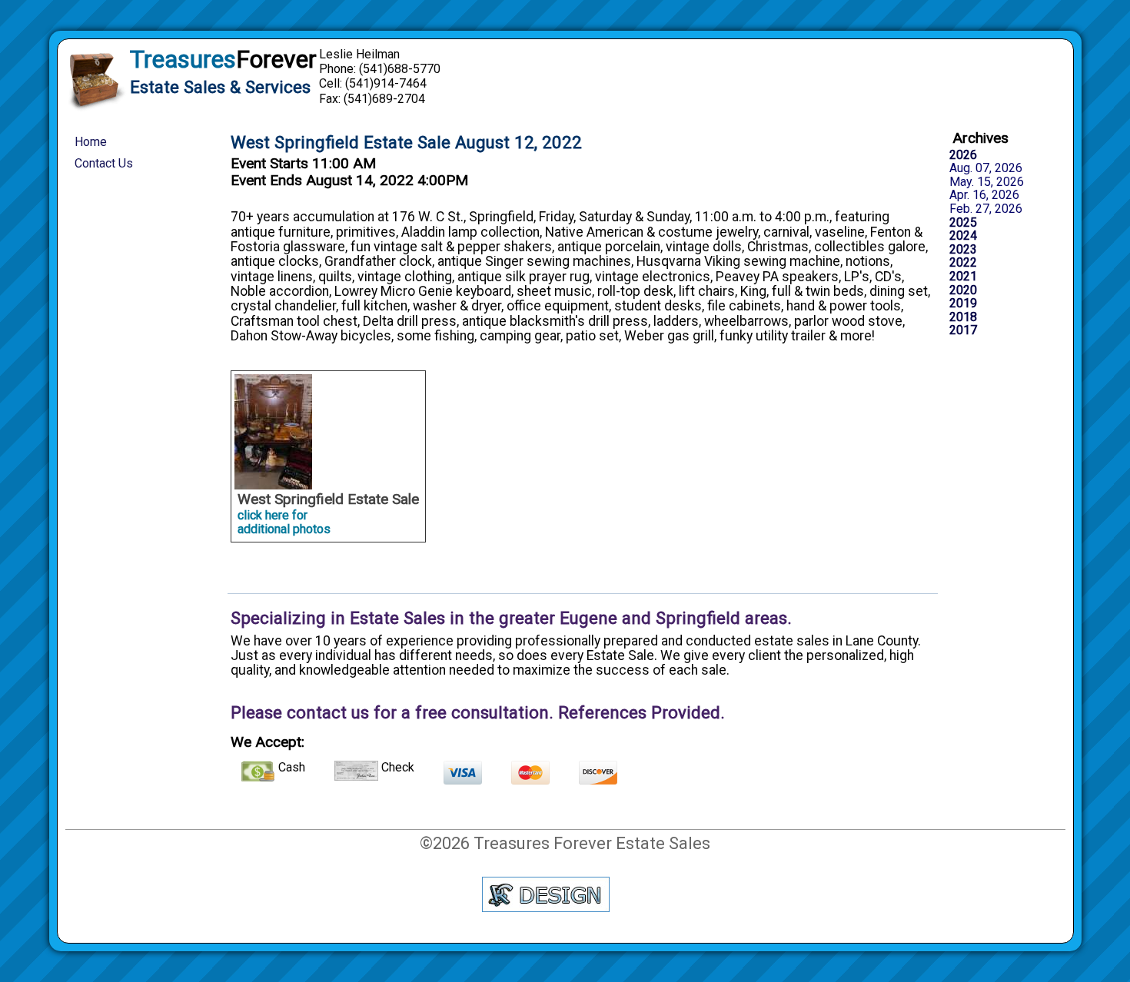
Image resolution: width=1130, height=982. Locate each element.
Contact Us (104, 163)
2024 (963, 236)
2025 (963, 223)
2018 (963, 317)
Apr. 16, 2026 (984, 195)
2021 (963, 277)
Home (91, 141)
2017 (963, 330)
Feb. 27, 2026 (985, 209)
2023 (963, 250)
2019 (963, 303)
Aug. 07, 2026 (985, 168)
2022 (963, 263)
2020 (963, 290)
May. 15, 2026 (986, 182)
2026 (963, 155)
